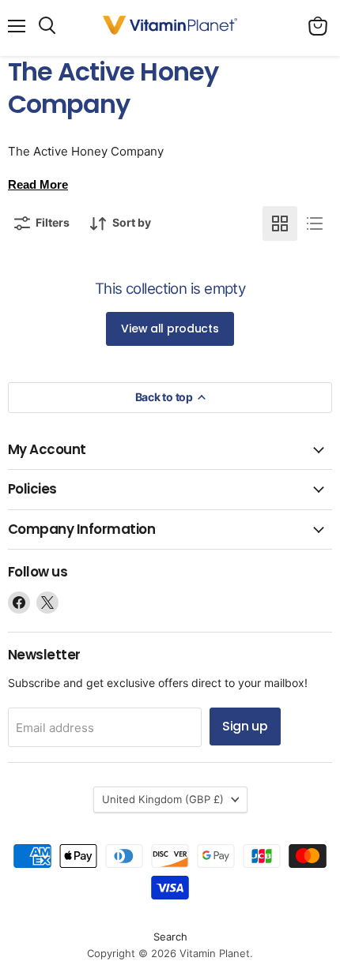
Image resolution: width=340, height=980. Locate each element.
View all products (169, 328)
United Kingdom (163, 799)
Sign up (245, 726)
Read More (38, 184)
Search (170, 936)
